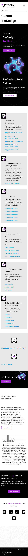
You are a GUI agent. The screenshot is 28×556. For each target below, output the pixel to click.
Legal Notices (5, 551)
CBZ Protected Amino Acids (12, 253)
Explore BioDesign (9, 95)
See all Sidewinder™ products (12, 183)
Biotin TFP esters (9, 323)
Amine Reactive (9, 284)
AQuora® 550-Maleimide (11, 211)
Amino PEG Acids (9, 247)
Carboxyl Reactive (9, 287)
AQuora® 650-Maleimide (11, 214)
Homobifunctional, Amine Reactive (14, 141)
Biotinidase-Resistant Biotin (12, 326)
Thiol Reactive (8, 290)
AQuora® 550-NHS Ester (11, 208)
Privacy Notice (5, 554)
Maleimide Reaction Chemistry (13, 348)
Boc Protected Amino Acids (12, 250)
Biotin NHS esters (9, 320)
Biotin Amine (8, 317)
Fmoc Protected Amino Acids (12, 256)
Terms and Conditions (7, 552)
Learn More (6, 381)
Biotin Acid (7, 314)
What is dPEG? (9, 50)
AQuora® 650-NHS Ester (11, 217)
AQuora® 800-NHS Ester (11, 220)
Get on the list (14, 491)
